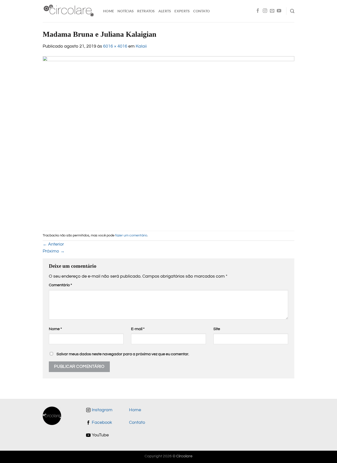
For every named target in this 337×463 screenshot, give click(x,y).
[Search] (292, 11)
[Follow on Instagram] (265, 11)
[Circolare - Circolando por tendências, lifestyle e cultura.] (69, 11)
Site (216, 329)
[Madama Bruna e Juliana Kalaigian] (168, 140)
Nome (55, 329)
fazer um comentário (131, 235)
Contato (201, 11)
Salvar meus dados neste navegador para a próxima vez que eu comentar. (122, 354)
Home (108, 11)
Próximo (54, 251)
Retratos (146, 11)
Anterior (53, 244)
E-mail (138, 329)
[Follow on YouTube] (279, 11)
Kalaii (141, 46)
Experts (182, 11)
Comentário (60, 285)
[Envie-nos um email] (272, 11)
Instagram (101, 410)
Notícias (125, 11)
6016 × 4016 (115, 46)
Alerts (164, 11)
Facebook (101, 422)
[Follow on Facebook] (258, 11)
